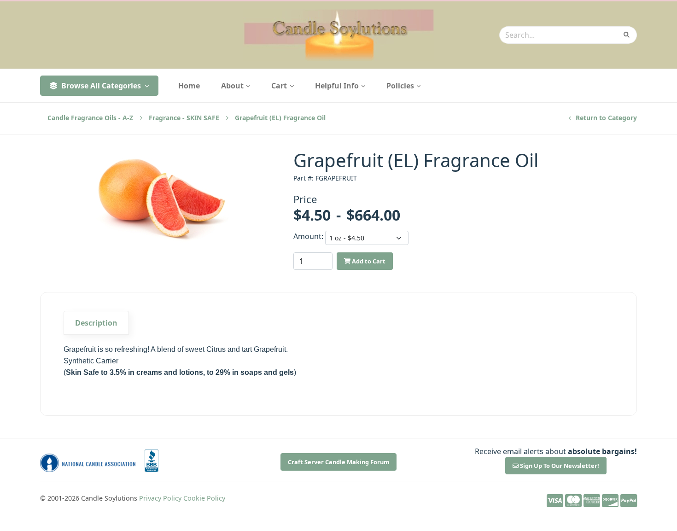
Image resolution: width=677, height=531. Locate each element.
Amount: (306, 236)
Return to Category (605, 117)
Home (189, 86)
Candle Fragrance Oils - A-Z (90, 117)
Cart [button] (280, 86)
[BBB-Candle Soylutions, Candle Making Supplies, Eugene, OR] (151, 460)
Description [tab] (96, 323)
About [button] (233, 86)
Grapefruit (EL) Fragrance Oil (280, 117)
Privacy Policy (160, 498)
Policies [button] (401, 86)
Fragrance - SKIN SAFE (184, 117)
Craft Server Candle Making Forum (339, 462)
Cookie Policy (204, 498)
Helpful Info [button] (338, 86)
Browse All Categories (101, 86)
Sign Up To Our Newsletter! (559, 465)
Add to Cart (367, 261)
